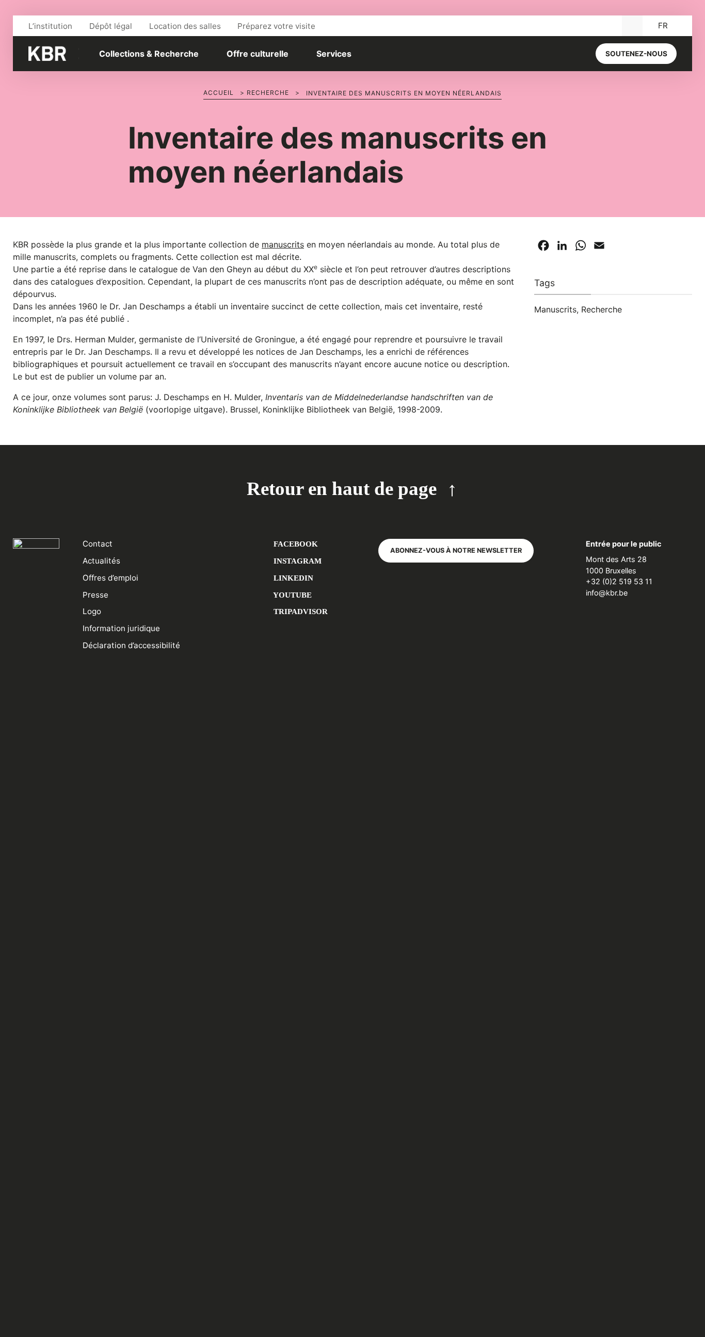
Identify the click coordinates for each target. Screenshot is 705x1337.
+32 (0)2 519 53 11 (619, 581)
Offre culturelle (258, 53)
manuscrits (283, 244)
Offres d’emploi (110, 578)
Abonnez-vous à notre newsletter (456, 550)
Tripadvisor (299, 611)
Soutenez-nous (636, 53)
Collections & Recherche (149, 53)
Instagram (296, 560)
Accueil (218, 92)
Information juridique (121, 628)
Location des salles (185, 26)
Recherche (268, 92)
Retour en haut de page (342, 488)
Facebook (294, 543)
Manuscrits (555, 309)
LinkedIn (292, 577)
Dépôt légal (110, 26)
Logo (92, 611)
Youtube (291, 594)
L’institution (50, 26)
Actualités (101, 561)
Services (333, 53)
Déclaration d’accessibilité (131, 645)
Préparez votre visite (276, 26)
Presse (95, 595)
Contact (98, 544)
